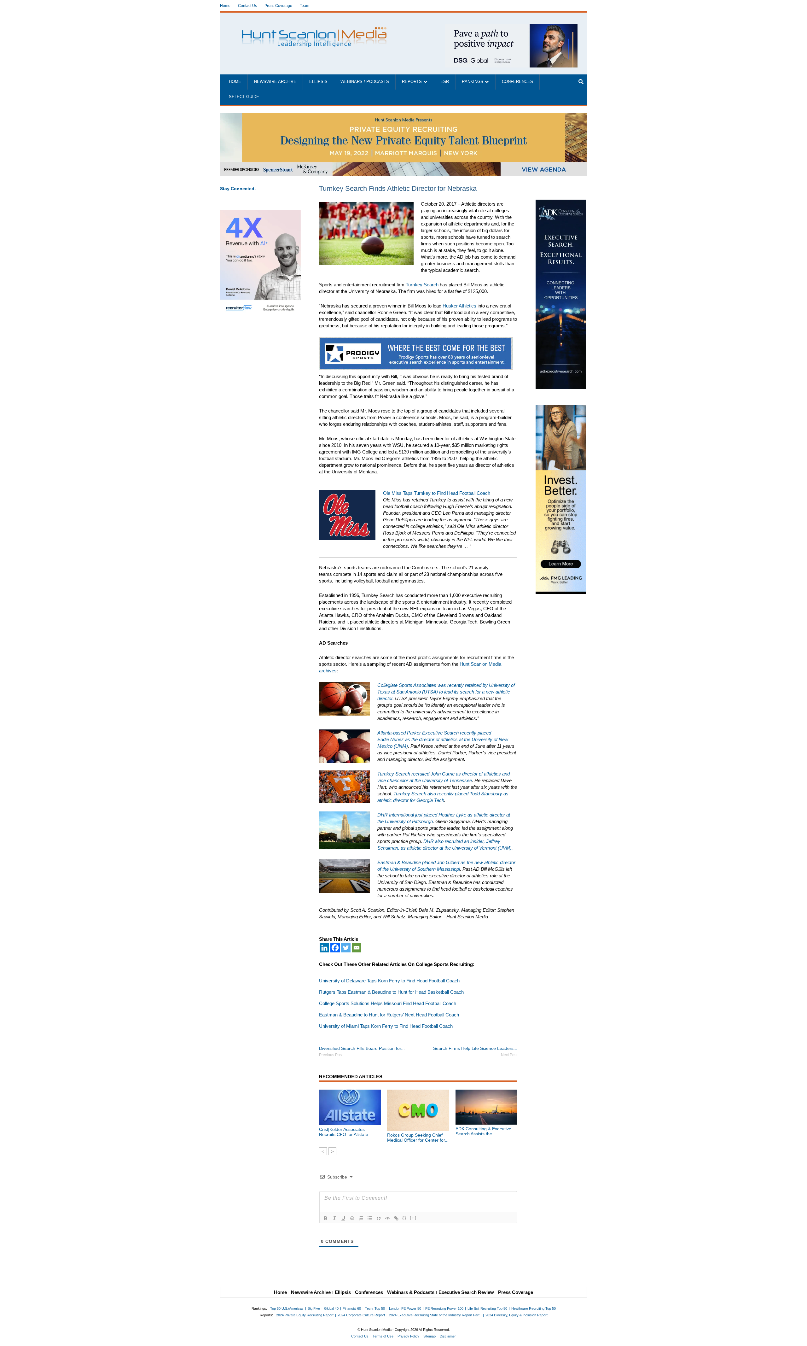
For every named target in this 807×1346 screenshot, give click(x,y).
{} (404, 1217)
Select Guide (244, 97)
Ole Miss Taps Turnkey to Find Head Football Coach (436, 493)
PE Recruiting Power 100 (444, 1308)
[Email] (356, 947)
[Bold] (325, 1218)
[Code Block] (387, 1218)
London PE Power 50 (405, 1308)
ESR (444, 81)
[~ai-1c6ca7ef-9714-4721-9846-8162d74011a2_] (511, 27)
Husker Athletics (459, 305)
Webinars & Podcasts (410, 1292)
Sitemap (429, 1336)
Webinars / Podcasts (364, 81)
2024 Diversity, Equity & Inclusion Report (516, 1315)
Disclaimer (448, 1336)
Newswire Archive (275, 81)
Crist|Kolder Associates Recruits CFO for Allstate (343, 1132)
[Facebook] (335, 947)
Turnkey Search (422, 284)
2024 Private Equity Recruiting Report (305, 1315)
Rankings (472, 81)
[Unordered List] (369, 1218)
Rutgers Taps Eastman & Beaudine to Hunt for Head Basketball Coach (391, 992)
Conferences (517, 81)
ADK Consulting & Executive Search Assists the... (483, 1131)
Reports (412, 81)
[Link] (396, 1218)
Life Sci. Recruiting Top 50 (487, 1308)
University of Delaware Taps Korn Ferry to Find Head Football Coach (389, 980)
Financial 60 (352, 1308)
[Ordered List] (361, 1218)
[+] (413, 1217)
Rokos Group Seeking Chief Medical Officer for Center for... (418, 1137)
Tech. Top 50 (375, 1308)
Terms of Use (383, 1336)
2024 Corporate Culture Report (361, 1315)
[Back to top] (798, 1337)
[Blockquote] (378, 1218)
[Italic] (334, 1218)
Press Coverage (278, 5)
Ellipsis (318, 81)
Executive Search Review (466, 1292)
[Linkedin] (324, 947)
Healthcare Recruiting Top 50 (533, 1308)
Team (304, 5)
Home (225, 5)
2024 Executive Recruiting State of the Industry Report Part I (435, 1315)
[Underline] (343, 1218)
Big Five (314, 1308)
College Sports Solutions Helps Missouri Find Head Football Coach (387, 1003)
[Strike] (352, 1218)
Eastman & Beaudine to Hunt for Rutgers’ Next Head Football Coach (389, 1014)
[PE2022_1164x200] (403, 116)
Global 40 (331, 1308)
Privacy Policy (408, 1336)
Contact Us (247, 5)
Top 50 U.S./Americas (287, 1308)
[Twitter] (346, 947)
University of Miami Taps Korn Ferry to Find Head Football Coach (386, 1026)
